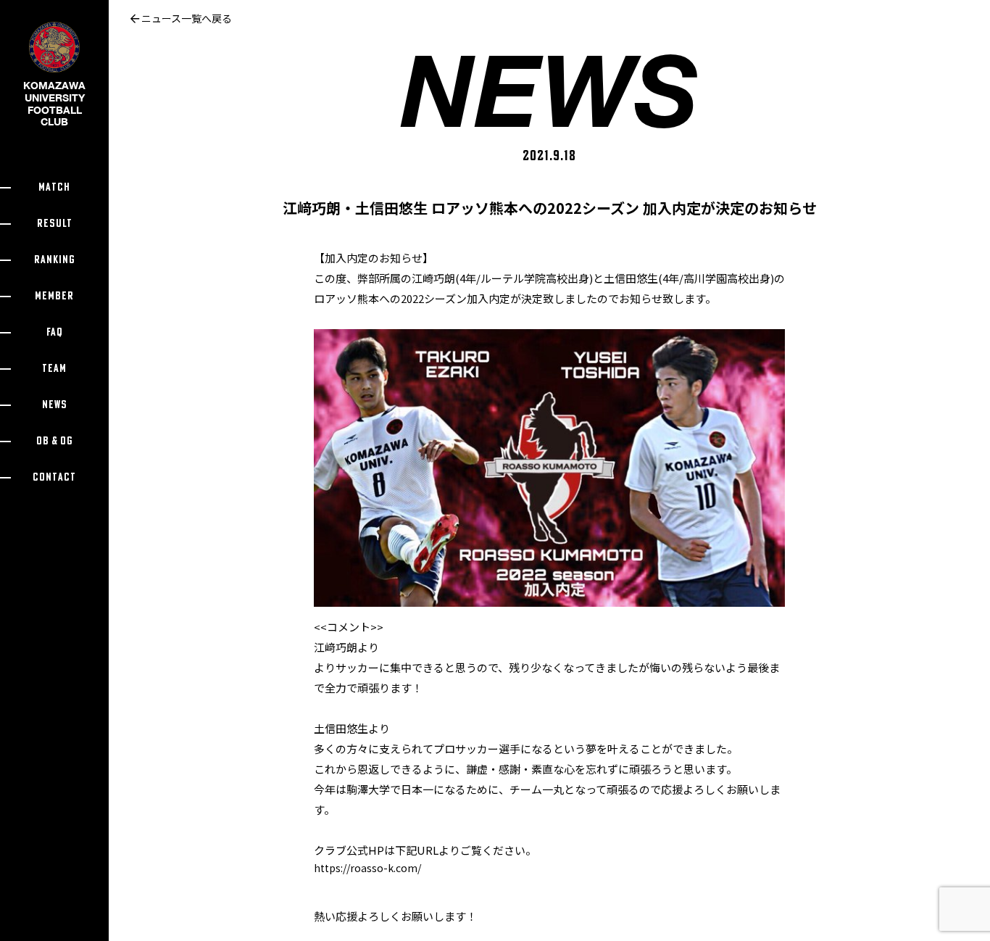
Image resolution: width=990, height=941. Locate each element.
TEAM (54, 368)
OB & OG (54, 441)
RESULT (54, 223)
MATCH (54, 187)
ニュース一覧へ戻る (185, 18)
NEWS (54, 404)
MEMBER (54, 296)
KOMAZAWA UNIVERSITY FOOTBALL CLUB (54, 103)
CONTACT (54, 477)
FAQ (54, 332)
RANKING (54, 259)
